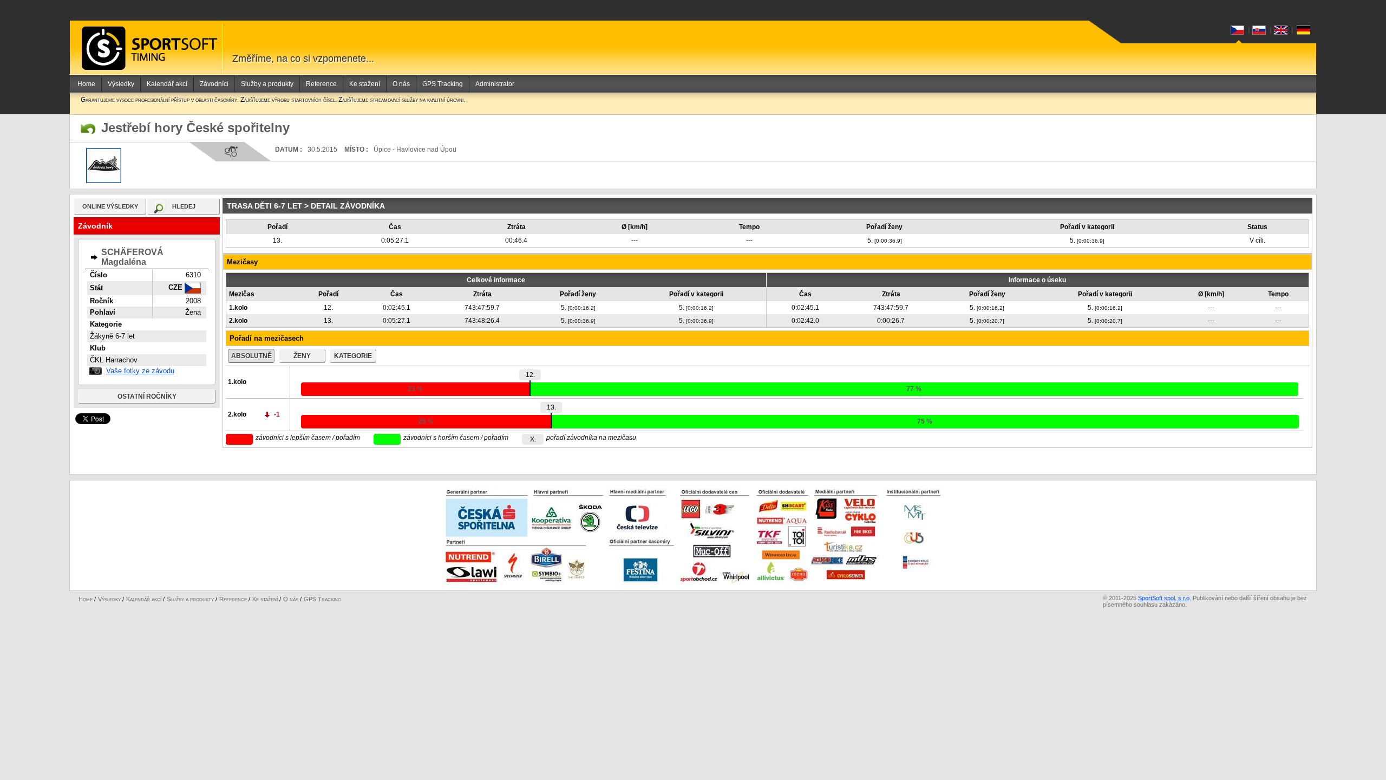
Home (86, 84)
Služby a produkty (267, 84)
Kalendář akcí (167, 84)
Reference (321, 84)
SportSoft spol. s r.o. (1164, 598)
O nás (401, 84)
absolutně (251, 356)
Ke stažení (364, 84)
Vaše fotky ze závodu (140, 371)
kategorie (353, 356)
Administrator (494, 84)
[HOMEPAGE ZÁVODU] (88, 128)
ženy (302, 356)
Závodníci (214, 84)
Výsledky (121, 84)
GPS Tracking (442, 84)
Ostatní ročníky (146, 396)
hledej (183, 206)
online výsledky (110, 206)
